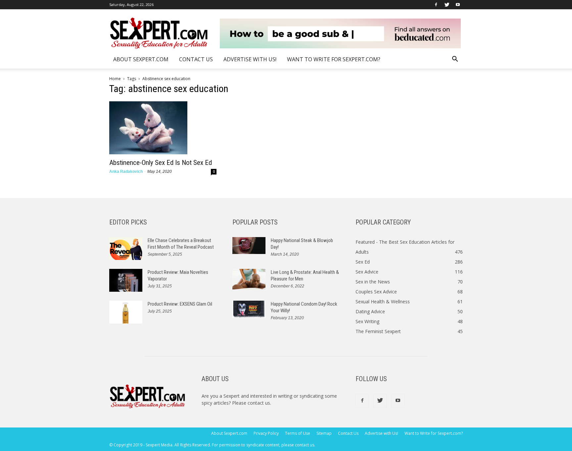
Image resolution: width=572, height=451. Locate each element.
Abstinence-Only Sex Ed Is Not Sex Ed (160, 163)
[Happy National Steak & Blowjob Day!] (248, 245)
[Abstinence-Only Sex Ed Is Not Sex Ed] (162, 127)
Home (115, 78)
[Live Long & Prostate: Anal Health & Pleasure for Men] (248, 279)
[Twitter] (447, 4)
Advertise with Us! (249, 59)
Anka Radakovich (126, 171)
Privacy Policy (266, 433)
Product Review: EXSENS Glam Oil (180, 304)
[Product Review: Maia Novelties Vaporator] (125, 280)
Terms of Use (297, 433)
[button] (455, 60)
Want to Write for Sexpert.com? (333, 59)
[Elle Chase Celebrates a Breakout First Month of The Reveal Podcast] (125, 248)
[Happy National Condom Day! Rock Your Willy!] (248, 309)
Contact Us (196, 59)
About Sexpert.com (140, 59)
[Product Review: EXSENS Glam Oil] (125, 312)
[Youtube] (458, 4)
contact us (259, 403)
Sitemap (324, 433)
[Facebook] (436, 4)
